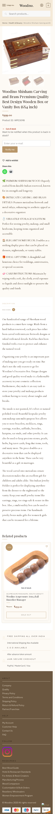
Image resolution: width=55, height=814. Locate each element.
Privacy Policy (8, 693)
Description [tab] (8, 303)
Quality (5, 689)
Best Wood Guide (10, 767)
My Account (7, 722)
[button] (47, 5)
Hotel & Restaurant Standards (16, 771)
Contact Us (7, 730)
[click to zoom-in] (26, 50)
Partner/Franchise (10, 709)
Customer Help (9, 726)
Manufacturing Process (13, 779)
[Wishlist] (46, 546)
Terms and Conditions (12, 697)
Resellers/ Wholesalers (13, 791)
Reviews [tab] (8, 310)
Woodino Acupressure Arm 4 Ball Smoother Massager (22, 598)
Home (4, 23)
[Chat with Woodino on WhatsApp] (46, 807)
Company (6, 685)
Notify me (10, 149)
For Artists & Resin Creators (15, 775)
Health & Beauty (15, 23)
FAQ (4, 734)
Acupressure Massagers (17, 594)
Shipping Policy (9, 701)
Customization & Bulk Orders (16, 787)
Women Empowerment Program (17, 795)
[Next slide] (45, 50)
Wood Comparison (11, 783)
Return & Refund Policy (13, 705)
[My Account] (42, 5)
